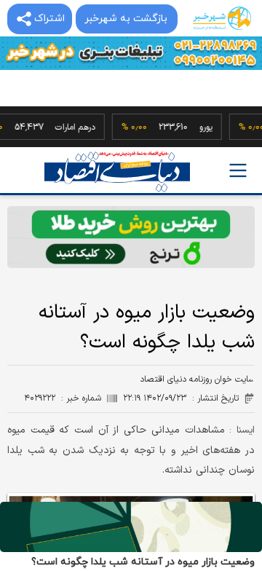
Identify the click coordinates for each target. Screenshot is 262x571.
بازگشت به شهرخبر (125, 18)
